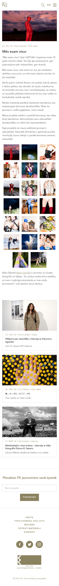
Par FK (29, 517)
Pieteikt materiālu (29, 528)
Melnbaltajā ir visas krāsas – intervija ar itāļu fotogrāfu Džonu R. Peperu (28, 447)
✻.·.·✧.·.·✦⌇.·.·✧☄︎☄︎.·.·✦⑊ (17, 393)
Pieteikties (29, 497)
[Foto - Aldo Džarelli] (11, 152)
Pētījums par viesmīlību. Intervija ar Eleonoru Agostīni (28, 340)
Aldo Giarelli (23, 272)
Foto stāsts (33, 46)
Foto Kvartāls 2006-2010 (29, 521)
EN (49, 5)
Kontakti (29, 532)
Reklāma (29, 524)
